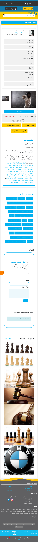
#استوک (11, 229)
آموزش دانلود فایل (29, 125)
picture (18, 169)
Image (31, 174)
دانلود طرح (18, 111)
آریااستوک (30, 169)
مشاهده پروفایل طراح (18, 33)
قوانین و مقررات (10, 486)
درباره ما (9, 488)
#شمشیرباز (14, 241)
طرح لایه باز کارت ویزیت (20, 524)
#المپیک (8, 241)
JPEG (18, 172)
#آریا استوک (29, 207)
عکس (31, 167)
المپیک (11, 182)
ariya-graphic (12, 164)
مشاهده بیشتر (8, 338)
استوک (26, 178)
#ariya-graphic (12, 199)
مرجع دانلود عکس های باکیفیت (18, 174)
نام (28, 274)
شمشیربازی (23, 182)
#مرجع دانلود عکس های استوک (24, 233)
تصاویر (23, 169)
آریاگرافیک (23, 163)
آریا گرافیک (15, 163)
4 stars (25, 116)
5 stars (27, 116)
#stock (12, 207)
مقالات (28, 490)
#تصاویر (23, 211)
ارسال (25, 301)
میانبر (2, 273)
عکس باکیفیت (10, 169)
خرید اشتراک (26, 9)
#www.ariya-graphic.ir (25, 203)
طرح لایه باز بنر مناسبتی (8, 524)
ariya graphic (10, 172)
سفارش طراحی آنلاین (7, 4)
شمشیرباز (16, 182)
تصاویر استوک (29, 180)
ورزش (9, 165)
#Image (30, 220)
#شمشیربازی (22, 241)
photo (7, 167)
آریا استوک (25, 167)
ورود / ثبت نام (9, 9)
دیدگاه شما (25, 287)
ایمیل (27, 280)
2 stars (22, 116)
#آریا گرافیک (21, 199)
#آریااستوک (29, 211)
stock (12, 167)
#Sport (13, 237)
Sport (9, 180)
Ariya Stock (11, 176)
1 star (20, 116)
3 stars (24, 116)
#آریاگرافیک (29, 199)
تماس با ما (9, 490)
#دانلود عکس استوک (23, 237)
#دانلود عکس (21, 207)
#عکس (9, 203)
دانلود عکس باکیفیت (27, 172)
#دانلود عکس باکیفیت (21, 216)
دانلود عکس (18, 167)
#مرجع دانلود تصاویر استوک (13, 224)
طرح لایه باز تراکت (30, 524)
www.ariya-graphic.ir (22, 165)
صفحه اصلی (28, 486)
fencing (30, 182)
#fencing (30, 241)
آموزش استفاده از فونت (19, 131)
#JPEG (24, 220)
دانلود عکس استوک (18, 180)
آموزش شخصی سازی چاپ (11, 125)
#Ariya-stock (27, 229)
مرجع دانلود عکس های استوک (14, 178)
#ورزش (14, 203)
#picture (17, 211)
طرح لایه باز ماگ (19, 527)
